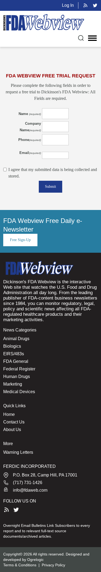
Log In (68, 5)
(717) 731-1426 (27, 482)
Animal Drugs (16, 338)
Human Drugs (16, 376)
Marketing (12, 384)
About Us (12, 429)
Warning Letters (18, 452)
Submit (50, 187)
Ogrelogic (35, 559)
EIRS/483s (13, 353)
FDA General (15, 361)
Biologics (12, 346)
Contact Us (14, 422)
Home (9, 414)
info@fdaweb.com (30, 490)
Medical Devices (19, 391)
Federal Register (19, 369)
